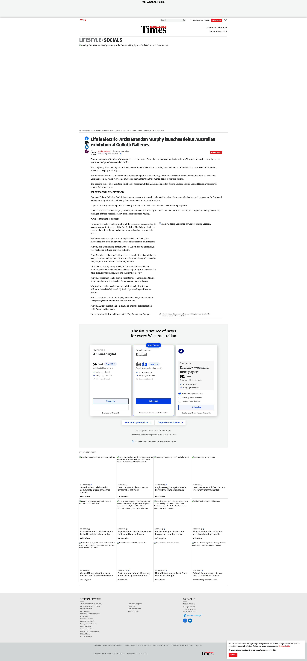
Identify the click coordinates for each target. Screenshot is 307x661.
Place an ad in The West (161, 645)
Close (232, 655)
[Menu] (81, 20)
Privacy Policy (131, 653)
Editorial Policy (129, 645)
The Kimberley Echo (86, 629)
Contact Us (97, 645)
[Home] (85, 20)
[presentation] (179, 393)
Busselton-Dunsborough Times (90, 614)
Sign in (173, 441)
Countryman (84, 616)
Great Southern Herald (87, 621)
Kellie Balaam (217, 152)
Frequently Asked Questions (113, 645)
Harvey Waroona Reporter (88, 624)
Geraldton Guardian (86, 619)
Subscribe (216, 20)
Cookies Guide (284, 646)
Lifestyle (90, 40)
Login (207, 20)
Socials (113, 40)
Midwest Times (85, 634)
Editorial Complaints (144, 645)
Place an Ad (222, 27)
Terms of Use (142, 653)
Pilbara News (132, 606)
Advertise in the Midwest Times (182, 645)
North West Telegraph (135, 604)
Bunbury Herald (85, 611)
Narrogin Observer (86, 636)
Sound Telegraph (133, 611)
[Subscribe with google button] (153, 407)
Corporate (198, 645)
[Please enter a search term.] (184, 20)
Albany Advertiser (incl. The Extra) (91, 604)
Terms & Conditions (156, 430)
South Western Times (134, 609)
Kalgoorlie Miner (85, 626)
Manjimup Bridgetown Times (89, 631)
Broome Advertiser (86, 609)
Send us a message (194, 615)
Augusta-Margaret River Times (90, 606)
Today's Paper (211, 27)
